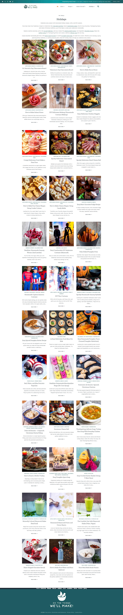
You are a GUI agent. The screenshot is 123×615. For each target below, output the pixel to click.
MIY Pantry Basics (88, 336)
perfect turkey (42, 32)
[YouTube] (10, 2)
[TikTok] (13, 2)
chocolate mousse (89, 31)
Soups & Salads (85, 426)
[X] (5, 2)
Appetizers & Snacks (30, 110)
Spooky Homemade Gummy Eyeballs (88, 294)
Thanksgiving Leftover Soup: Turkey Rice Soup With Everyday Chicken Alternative (88, 431)
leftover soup (73, 32)
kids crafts (61, 110)
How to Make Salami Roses (34, 112)
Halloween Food (66, 156)
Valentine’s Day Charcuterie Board (61, 70)
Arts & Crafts (53, 292)
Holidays (36, 203)
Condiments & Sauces (30, 336)
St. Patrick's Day (42, 518)
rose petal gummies (58, 26)
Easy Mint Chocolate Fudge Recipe (88, 204)
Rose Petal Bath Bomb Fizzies (89, 567)
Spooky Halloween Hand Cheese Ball (88, 160)
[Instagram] (8, 2)
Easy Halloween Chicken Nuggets (88, 114)
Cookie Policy (78, 612)
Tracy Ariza (48, 612)
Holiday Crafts (61, 518)
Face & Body (64, 473)
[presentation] (34, 52)
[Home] (59, 15)
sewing (42, 292)
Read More (34, 80)
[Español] (57, 6)
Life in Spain (41, 426)
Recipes (28, 428)
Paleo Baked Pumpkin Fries (89, 252)
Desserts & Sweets (91, 202)
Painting (38, 292)
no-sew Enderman (48, 31)
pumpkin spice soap (67, 35)
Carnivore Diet (91, 110)
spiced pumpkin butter (70, 31)
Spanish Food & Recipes (36, 428)
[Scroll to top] (120, 610)
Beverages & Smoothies (27, 518)
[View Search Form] (98, 6)
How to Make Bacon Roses (88, 70)
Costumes (55, 110)
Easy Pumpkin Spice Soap (61, 477)
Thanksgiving (88, 249)
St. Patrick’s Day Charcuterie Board (34, 68)
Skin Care (67, 110)
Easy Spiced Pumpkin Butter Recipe (34, 340)
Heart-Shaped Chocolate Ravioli (34, 567)
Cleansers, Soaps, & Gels (55, 473)
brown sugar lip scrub (50, 35)
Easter (85, 473)
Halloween (89, 292)
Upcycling (90, 473)
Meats (90, 111)
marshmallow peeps (72, 26)
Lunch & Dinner (33, 473)
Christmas (84, 202)
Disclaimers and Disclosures (59, 612)
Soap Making (58, 474)
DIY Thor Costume (61, 296)
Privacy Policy (70, 612)
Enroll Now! (116, 1)
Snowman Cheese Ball (61, 429)
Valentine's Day (61, 67)
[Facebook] (3, 2)
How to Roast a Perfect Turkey (34, 476)
